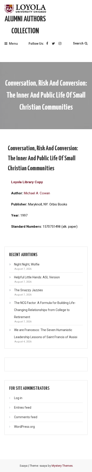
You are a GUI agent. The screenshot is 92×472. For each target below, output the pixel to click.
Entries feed (22, 407)
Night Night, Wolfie (27, 264)
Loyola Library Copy (27, 182)
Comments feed (25, 417)
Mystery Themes (62, 465)
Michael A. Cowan (37, 193)
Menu (13, 44)
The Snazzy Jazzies (28, 290)
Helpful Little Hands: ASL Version (37, 277)
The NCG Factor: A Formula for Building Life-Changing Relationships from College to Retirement (45, 310)
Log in (18, 398)
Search (78, 43)
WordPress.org (24, 426)
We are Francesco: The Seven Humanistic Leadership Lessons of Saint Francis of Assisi (45, 333)
